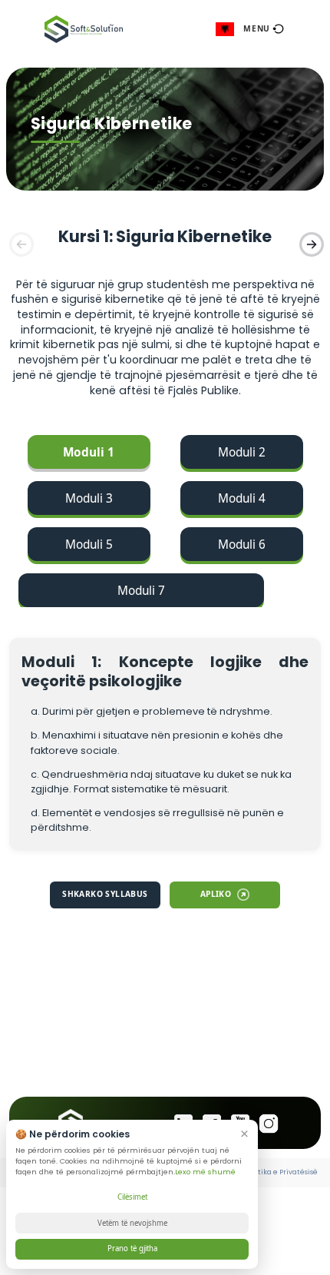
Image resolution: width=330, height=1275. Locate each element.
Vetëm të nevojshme (132, 1223)
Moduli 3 (89, 498)
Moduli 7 (141, 591)
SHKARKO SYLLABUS (104, 893)
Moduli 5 (89, 544)
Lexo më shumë (205, 1172)
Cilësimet (132, 1197)
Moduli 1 (88, 452)
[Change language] (225, 29)
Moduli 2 (242, 452)
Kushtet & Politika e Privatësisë (263, 1172)
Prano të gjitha (132, 1248)
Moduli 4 (242, 498)
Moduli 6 (242, 544)
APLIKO (215, 893)
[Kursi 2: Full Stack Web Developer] (310, 243)
